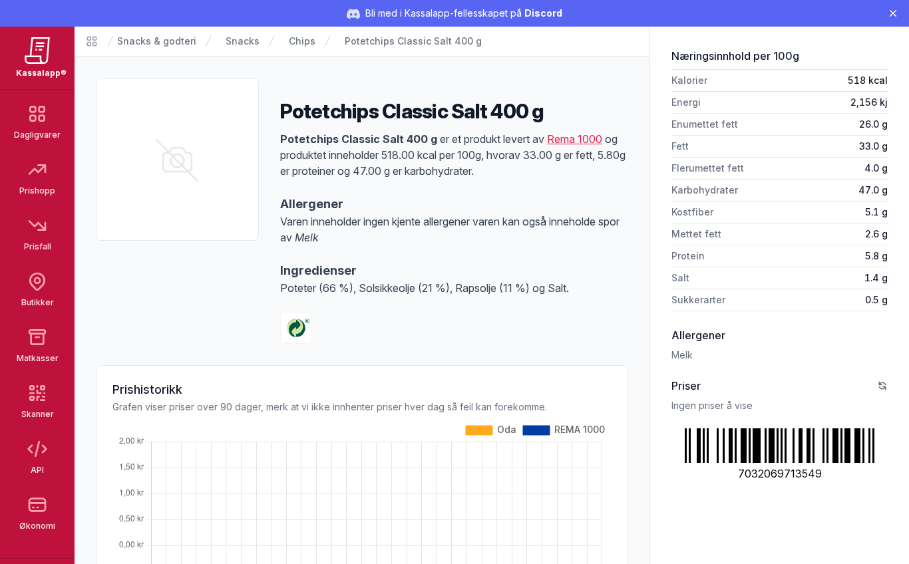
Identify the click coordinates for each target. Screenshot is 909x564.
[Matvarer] (91, 41)
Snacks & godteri (156, 41)
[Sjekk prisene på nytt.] (882, 385)
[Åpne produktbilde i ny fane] (177, 159)
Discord (543, 13)
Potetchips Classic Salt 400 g (413, 41)
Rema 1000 (574, 139)
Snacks (243, 41)
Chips (302, 41)
